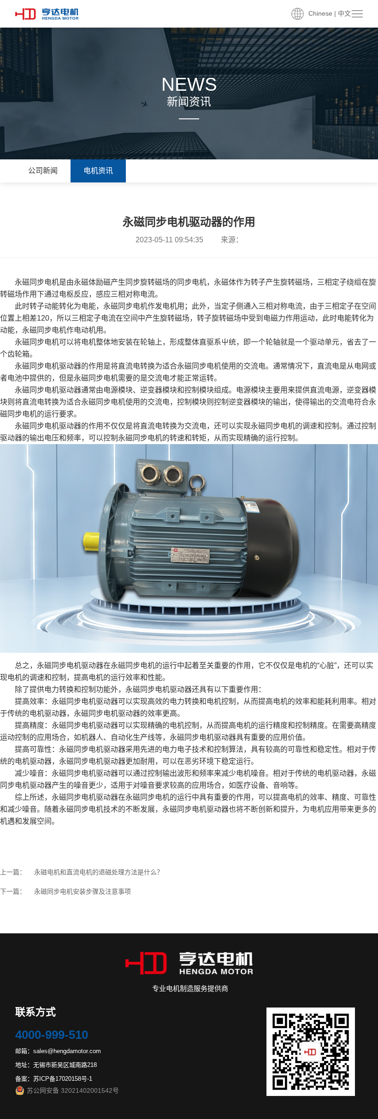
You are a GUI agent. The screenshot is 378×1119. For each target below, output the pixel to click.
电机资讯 (98, 171)
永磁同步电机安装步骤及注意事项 (82, 891)
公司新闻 (43, 171)
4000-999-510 (51, 1035)
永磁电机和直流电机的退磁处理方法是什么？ (98, 872)
